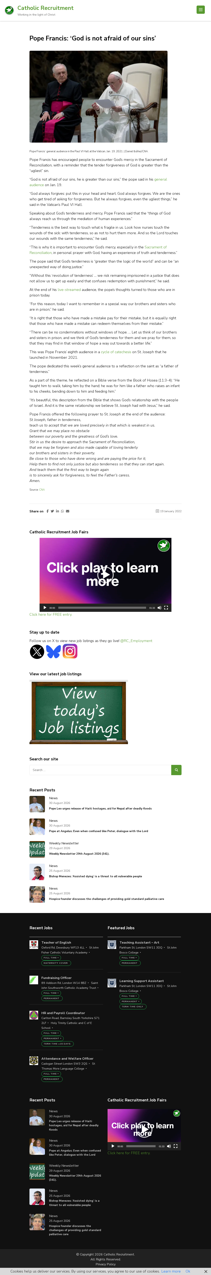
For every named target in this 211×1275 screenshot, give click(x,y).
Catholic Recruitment (46, 8)
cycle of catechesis (116, 351)
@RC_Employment (136, 640)
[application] (105, 575)
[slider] (102, 608)
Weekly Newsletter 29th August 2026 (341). (79, 854)
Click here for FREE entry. (50, 614)
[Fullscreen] (166, 608)
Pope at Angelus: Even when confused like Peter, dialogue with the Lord (98, 831)
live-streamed (69, 289)
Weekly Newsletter (64, 843)
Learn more (171, 1271)
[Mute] (159, 608)
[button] (105, 575)
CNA (42, 490)
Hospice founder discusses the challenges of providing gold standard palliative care (106, 899)
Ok (188, 1271)
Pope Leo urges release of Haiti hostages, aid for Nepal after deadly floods (100, 808)
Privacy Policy (106, 1264)
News (53, 798)
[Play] (45, 608)
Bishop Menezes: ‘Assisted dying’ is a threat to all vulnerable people (95, 876)
